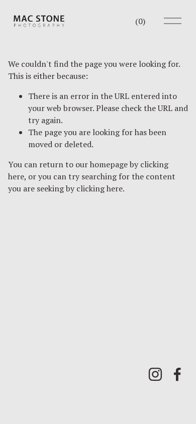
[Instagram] (155, 374)
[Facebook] (177, 374)
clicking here (99, 188)
